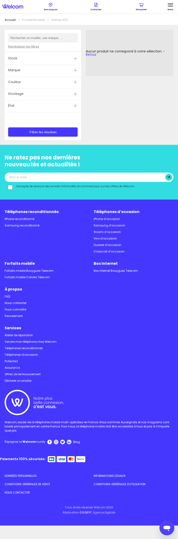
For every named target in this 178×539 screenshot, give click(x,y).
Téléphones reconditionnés (32, 211)
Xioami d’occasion (107, 232)
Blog (76, 442)
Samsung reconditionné (22, 225)
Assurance (12, 368)
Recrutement (14, 316)
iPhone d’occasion (107, 219)
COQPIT (85, 512)
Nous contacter (15, 303)
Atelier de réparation (19, 335)
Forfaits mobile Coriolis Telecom (27, 277)
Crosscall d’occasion (109, 251)
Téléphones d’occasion (117, 211)
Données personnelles (21, 476)
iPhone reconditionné (19, 219)
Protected (11, 361)
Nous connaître (15, 309)
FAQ (7, 296)
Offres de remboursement (23, 374)
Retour (91, 54)
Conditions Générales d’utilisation (120, 484)
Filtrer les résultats (43, 132)
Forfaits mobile (20, 263)
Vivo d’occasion (105, 238)
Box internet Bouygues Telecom (116, 271)
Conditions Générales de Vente (27, 484)
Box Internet (106, 263)
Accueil (10, 20)
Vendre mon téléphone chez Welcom (31, 342)
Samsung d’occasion (109, 225)
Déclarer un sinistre (18, 381)
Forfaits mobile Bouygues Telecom (29, 271)
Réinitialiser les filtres (23, 46)
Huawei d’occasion (107, 245)
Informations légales (110, 476)
